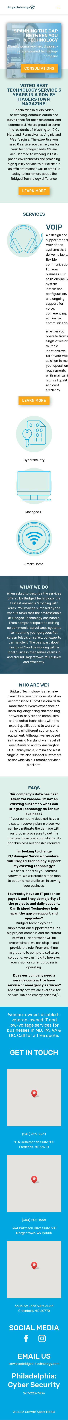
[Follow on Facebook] (26, 1338)
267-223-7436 (34, 1393)
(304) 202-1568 (34, 1220)
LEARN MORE (34, 191)
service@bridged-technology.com (34, 1364)
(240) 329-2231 (34, 1134)
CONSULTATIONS (39, 68)
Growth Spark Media (40, 1412)
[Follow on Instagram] (42, 1338)
